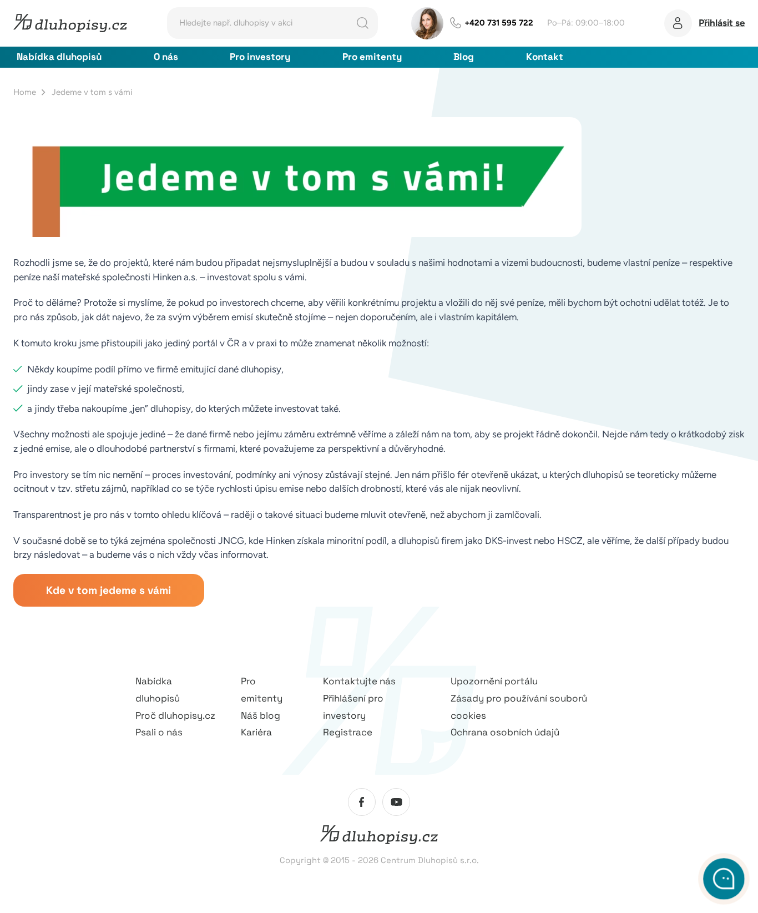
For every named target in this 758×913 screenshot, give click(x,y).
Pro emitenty (372, 57)
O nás (166, 57)
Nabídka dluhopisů (59, 57)
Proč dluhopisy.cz (175, 715)
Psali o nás (159, 732)
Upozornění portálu (494, 681)
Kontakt (544, 57)
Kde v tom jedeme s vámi (108, 590)
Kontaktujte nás (359, 681)
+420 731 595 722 (498, 23)
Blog (463, 57)
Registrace (347, 732)
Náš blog (260, 715)
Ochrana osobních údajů (505, 732)
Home (24, 92)
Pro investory (260, 57)
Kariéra (256, 732)
